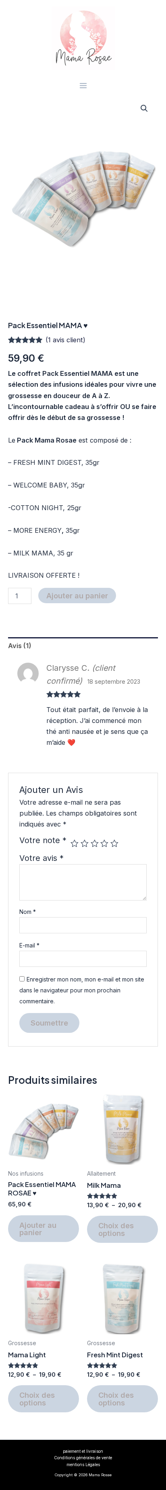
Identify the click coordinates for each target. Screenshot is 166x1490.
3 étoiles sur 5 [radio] (95, 843)
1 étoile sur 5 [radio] (75, 843)
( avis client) (65, 340)
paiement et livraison (83, 1451)
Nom (27, 911)
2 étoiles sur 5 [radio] (85, 843)
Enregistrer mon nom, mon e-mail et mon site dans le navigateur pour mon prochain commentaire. (81, 990)
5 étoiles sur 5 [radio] (114, 843)
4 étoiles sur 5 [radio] (104, 843)
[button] (144, 108)
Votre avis (41, 858)
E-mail (29, 945)
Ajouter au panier (77, 595)
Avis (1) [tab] (19, 646)
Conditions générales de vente (83, 1457)
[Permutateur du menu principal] (83, 86)
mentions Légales (83, 1464)
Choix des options (116, 1229)
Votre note (42, 840)
